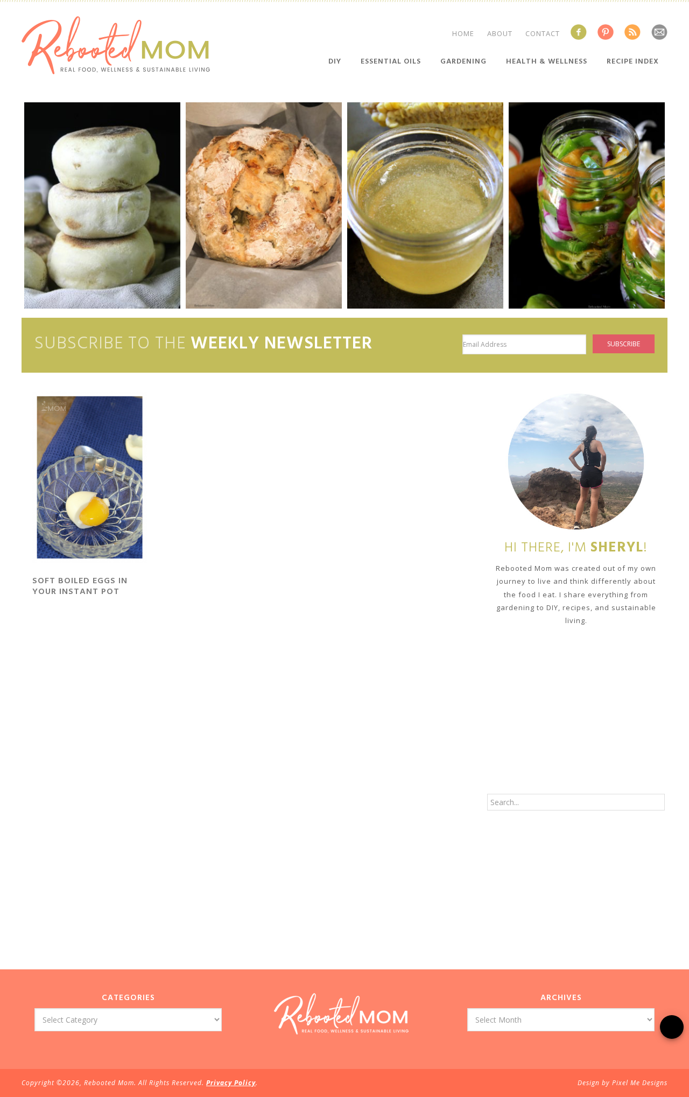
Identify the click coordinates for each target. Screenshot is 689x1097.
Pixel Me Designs (639, 1082)
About (499, 33)
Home (463, 33)
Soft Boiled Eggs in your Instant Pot (80, 586)
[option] (102, 205)
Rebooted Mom (116, 45)
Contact (542, 33)
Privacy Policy (231, 1082)
